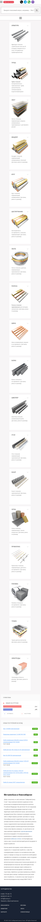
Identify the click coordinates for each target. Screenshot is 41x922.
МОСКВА (23, 905)
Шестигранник (17, 211)
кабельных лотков (16, 839)
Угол (13, 435)
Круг (13, 174)
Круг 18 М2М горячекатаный (11, 728)
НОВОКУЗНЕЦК (25, 912)
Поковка (15, 584)
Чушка (14, 621)
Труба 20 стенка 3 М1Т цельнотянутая (14, 782)
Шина (14, 323)
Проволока (16, 546)
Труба (14, 63)
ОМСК (22, 908)
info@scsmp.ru (5, 898)
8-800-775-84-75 (6, 894)
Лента (14, 249)
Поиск (36, 10)
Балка (14, 360)
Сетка (14, 509)
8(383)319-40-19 (6, 896)
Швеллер (15, 398)
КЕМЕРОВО (4, 908)
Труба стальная (16, 81)
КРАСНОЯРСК (5, 905)
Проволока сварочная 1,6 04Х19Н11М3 (14, 734)
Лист (13, 100)
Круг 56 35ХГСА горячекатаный (12, 755)
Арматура (15, 25)
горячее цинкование (26, 831)
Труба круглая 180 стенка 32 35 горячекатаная (16, 749)
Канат (14, 472)
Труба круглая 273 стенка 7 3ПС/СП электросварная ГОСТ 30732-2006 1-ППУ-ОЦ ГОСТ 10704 (15, 772)
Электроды (16, 658)
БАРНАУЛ (4, 912)
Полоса (14, 286)
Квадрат (15, 137)
